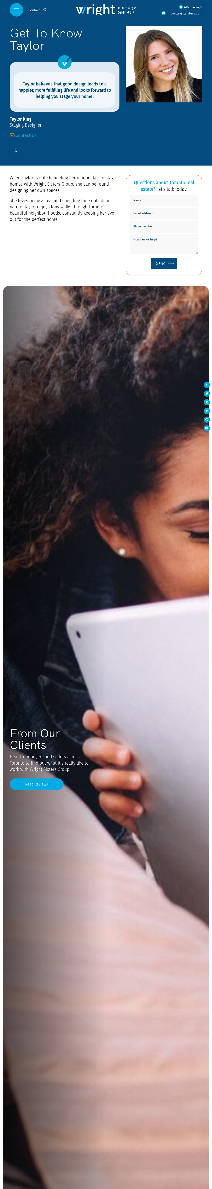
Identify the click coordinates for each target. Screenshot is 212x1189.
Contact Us (25, 135)
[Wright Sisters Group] (106, 9)
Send (161, 263)
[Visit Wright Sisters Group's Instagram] (207, 385)
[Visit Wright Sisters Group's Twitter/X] (207, 402)
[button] (16, 10)
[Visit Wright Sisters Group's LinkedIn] (207, 411)
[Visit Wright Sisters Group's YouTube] (207, 428)
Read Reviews (36, 784)
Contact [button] (34, 10)
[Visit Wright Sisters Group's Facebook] (207, 393)
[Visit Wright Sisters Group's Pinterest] (207, 420)
